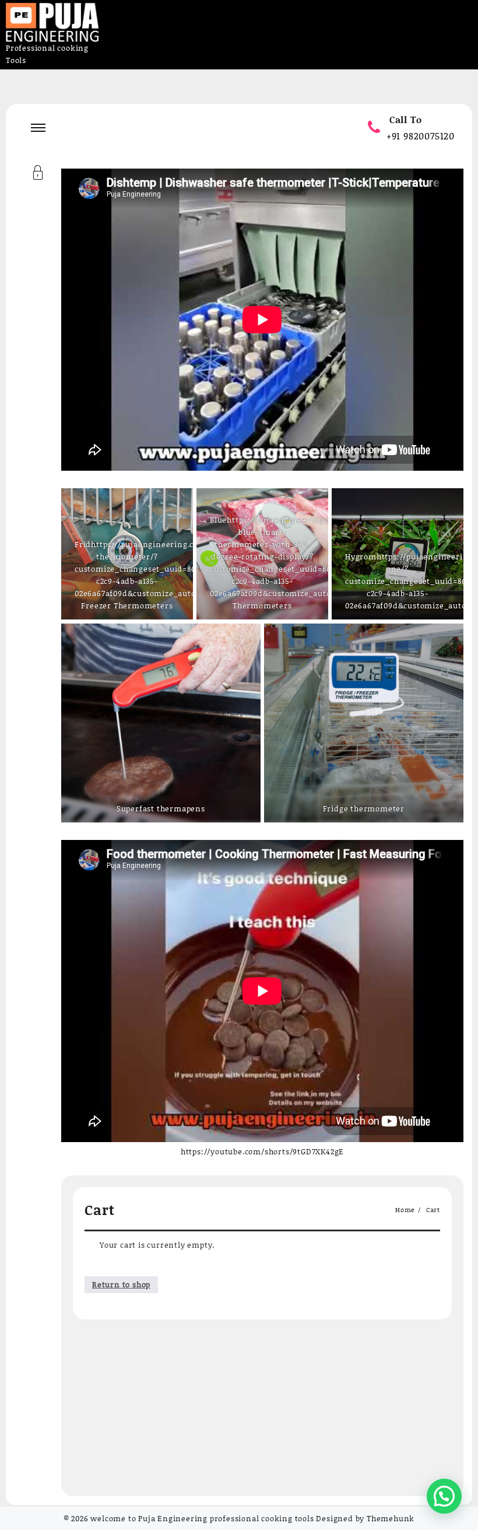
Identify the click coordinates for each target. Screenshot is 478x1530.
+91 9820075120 (420, 135)
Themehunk (390, 1518)
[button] (444, 1496)
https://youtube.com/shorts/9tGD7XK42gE (262, 1151)
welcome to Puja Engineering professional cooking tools (202, 1518)
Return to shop (121, 1284)
